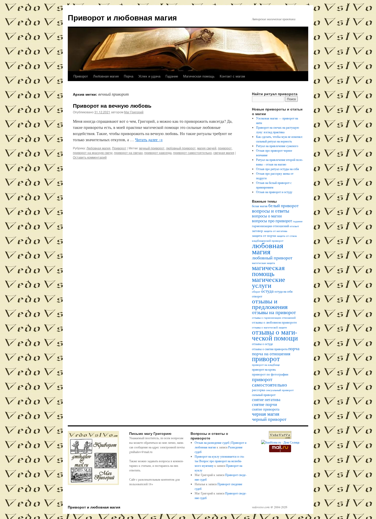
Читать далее (149, 139)
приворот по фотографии (270, 374)
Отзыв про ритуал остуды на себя (277, 169)
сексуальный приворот (280, 390)
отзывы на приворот (274, 312)
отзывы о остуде (262, 344)
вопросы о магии (267, 216)
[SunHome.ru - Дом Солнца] (280, 442)
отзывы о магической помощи (275, 335)
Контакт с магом (232, 76)
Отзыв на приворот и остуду (274, 192)
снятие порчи (264, 404)
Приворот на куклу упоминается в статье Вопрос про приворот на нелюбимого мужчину (220, 461)
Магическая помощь (199, 76)
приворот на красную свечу (93, 152)
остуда (267, 291)
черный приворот (269, 419)
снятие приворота (265, 409)
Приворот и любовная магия (122, 17)
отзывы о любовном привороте (274, 322)
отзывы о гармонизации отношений (274, 317)
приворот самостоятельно (192, 152)
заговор (257, 231)
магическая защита (263, 263)
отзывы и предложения (270, 304)
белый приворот (283, 205)
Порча (128, 76)
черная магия (265, 414)
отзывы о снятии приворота (269, 349)
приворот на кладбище (266, 365)
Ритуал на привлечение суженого (277, 146)
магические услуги (268, 282)
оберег (256, 291)
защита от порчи (264, 236)
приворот (225, 148)
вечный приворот (151, 148)
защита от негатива (275, 231)
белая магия (260, 206)
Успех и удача (149, 76)
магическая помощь (268, 270)
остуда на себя (283, 291)
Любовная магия (106, 76)
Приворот (80, 76)
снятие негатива (266, 399)
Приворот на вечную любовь (112, 105)
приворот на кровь (264, 369)
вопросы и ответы (270, 210)
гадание (298, 221)
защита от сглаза (287, 236)
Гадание (171, 76)
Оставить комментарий (90, 157)
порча (294, 348)
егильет (294, 226)
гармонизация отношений (270, 226)
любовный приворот (181, 148)
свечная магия (223, 152)
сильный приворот (263, 395)
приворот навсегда (158, 152)
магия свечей (206, 148)
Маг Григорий (133, 112)
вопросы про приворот (272, 220)
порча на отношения (271, 354)
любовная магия (267, 248)
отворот (257, 296)
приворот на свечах (128, 152)
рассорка (258, 390)
